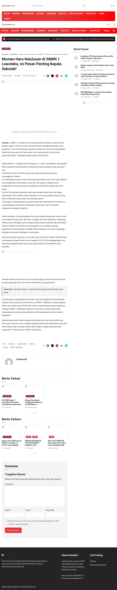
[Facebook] (48, 75)
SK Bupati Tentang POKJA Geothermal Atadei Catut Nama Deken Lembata (98, 84)
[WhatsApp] (66, 75)
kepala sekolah (22, 344)
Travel (102, 14)
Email (28, 510)
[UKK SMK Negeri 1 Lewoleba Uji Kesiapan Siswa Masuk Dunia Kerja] (11, 397)
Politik (7, 14)
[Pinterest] (57, 75)
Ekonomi (16, 14)
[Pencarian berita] (84, 6)
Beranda (5, 54)
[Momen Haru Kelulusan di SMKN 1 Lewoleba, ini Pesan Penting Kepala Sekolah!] (61, 75)
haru (4, 344)
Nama (8, 510)
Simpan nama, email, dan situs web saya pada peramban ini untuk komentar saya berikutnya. (33, 522)
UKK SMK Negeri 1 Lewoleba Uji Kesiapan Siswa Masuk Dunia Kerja (11, 402)
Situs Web (50, 510)
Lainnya (7, 19)
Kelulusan (12, 344)
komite (32, 344)
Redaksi (93, 561)
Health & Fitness (76, 14)
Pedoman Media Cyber (98, 565)
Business (40, 14)
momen (5, 347)
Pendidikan (6, 48)
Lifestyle (62, 14)
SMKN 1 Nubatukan (17, 347)
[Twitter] (52, 75)
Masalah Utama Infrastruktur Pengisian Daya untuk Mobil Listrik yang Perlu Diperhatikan (83, 39)
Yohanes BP (21, 359)
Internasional (28, 14)
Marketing (51, 14)
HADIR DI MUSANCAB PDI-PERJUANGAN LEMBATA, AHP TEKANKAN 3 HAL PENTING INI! (33, 445)
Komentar (9, 484)
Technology (91, 14)
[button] (113, 6)
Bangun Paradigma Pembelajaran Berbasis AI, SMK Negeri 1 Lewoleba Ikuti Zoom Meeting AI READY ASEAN (34, 404)
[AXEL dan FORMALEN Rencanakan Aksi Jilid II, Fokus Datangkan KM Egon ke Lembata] (58, 437)
